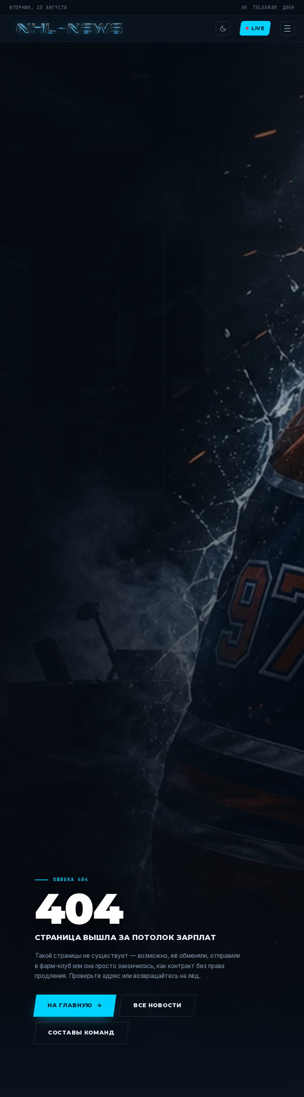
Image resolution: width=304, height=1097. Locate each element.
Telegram (265, 7)
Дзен (288, 7)
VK (244, 7)
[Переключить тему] (223, 28)
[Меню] (287, 28)
